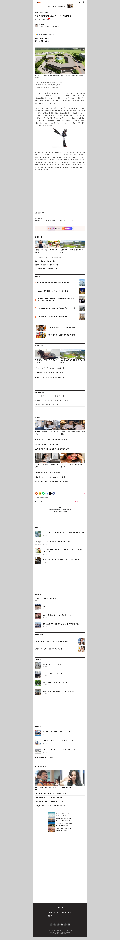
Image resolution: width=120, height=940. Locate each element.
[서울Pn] (38, 2)
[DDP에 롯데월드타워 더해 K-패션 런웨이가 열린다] (38, 616)
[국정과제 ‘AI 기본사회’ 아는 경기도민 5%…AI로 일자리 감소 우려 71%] (38, 534)
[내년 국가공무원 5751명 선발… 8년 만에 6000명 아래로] (38, 751)
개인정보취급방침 (59, 930)
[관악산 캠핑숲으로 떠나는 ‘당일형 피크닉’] (38, 683)
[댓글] (48, 19)
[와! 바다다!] (38, 607)
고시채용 (37, 727)
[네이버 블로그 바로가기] (69, 924)
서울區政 (37, 659)
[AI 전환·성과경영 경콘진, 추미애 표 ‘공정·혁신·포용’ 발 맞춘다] (38, 560)
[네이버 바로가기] (65, 924)
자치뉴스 (46, 12)
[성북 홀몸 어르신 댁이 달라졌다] (38, 665)
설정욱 (40, 24)
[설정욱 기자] (36, 26)
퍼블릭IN (50, 916)
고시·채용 (70, 912)
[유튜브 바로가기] (58, 924)
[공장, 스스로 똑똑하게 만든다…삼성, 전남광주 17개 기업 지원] (38, 625)
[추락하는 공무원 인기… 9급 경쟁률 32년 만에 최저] (38, 742)
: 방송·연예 (39, 767)
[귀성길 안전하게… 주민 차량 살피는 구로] (38, 674)
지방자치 (41, 12)
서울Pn (36, 12)
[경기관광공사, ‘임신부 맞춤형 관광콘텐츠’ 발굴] (38, 543)
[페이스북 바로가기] (51, 924)
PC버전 (70, 930)
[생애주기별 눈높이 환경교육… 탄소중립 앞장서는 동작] (38, 692)
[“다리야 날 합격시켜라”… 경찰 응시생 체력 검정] (38, 733)
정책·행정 (37, 528)
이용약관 (53, 930)
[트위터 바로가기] (54, 924)
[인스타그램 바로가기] (61, 924)
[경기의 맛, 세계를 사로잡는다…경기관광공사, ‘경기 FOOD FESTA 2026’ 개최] (38, 551)
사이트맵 (66, 930)
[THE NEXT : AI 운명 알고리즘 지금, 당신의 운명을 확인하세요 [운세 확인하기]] (60, 228)
